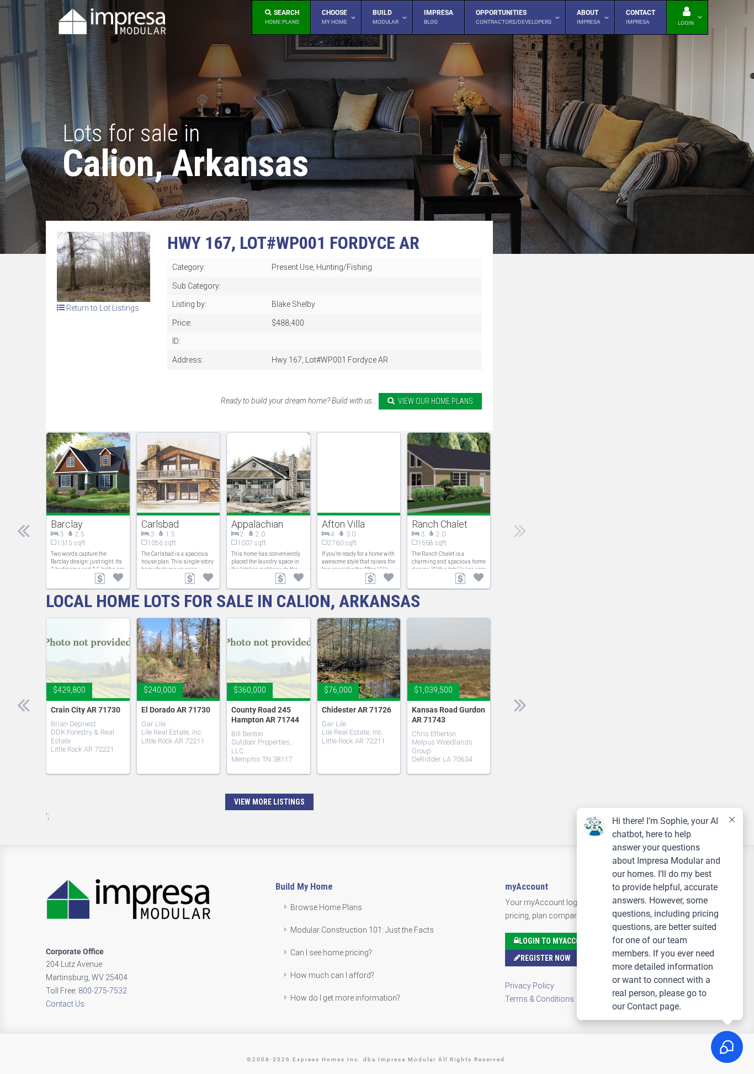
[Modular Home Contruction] (112, 23)
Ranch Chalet (440, 524)
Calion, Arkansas (185, 163)
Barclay (67, 524)
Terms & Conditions (539, 999)
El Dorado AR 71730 (175, 709)
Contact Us (65, 1003)
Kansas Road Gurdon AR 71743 (448, 714)
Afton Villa (343, 524)
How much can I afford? (332, 975)
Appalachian (257, 524)
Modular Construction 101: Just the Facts (362, 930)
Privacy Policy (529, 985)
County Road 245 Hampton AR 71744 (265, 714)
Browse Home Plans (326, 907)
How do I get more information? (345, 997)
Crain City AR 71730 (85, 709)
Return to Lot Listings (102, 308)
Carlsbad (160, 524)
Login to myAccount (557, 941)
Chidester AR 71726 (356, 709)
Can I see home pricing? (331, 952)
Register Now (546, 958)
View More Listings (269, 801)
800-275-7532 (102, 990)
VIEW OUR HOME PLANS (434, 401)
